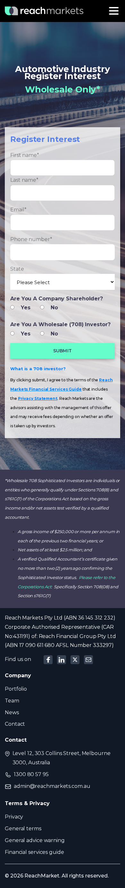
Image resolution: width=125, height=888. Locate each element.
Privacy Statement (37, 398)
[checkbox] (62, 307)
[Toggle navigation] (113, 10)
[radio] (23, 308)
